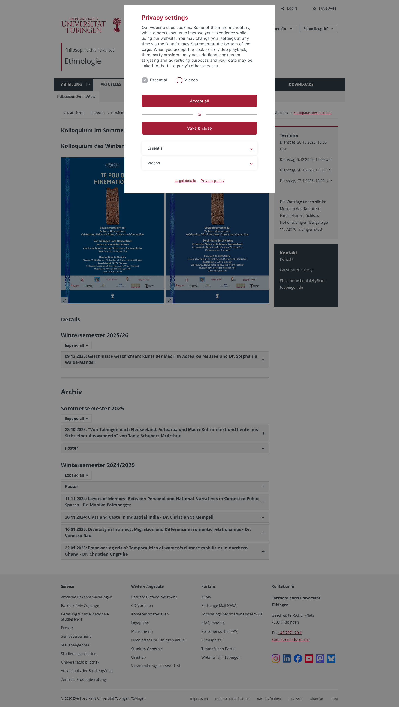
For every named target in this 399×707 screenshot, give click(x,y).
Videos (191, 80)
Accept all (199, 101)
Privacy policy (212, 180)
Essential (158, 80)
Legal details (185, 180)
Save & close (199, 128)
